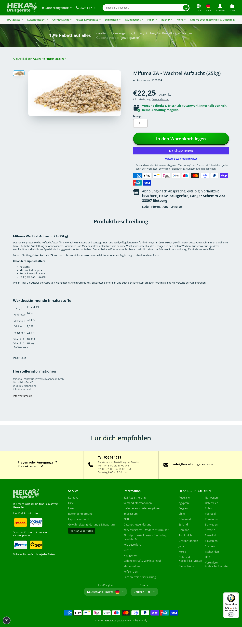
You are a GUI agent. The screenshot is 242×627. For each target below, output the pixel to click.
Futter (50, 59)
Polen (208, 508)
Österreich (211, 503)
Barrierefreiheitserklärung (139, 577)
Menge (137, 116)
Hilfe (71, 503)
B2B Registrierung (134, 497)
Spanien (210, 546)
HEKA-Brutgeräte (114, 620)
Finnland (184, 530)
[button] (7, 620)
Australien (185, 497)
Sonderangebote (57, 8)
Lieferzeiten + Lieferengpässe (141, 508)
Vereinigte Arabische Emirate (216, 564)
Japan (182, 546)
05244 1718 (87, 8)
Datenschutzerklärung (137, 524)
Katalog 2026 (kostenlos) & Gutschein (212, 19)
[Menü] (237, 594)
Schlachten (111, 19)
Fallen (151, 19)
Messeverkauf (132, 566)
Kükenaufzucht (36, 19)
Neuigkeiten (130, 555)
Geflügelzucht (60, 19)
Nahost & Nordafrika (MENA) (190, 559)
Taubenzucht (133, 19)
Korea (182, 551)
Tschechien (212, 551)
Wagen (232, 8)
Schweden (211, 524)
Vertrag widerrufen (81, 530)
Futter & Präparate (87, 19)
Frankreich (185, 535)
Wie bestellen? (132, 544)
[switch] (231, 614)
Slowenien (211, 541)
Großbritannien (188, 541)
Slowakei (210, 535)
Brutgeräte (13, 19)
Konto (220, 8)
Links (71, 508)
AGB (126, 519)
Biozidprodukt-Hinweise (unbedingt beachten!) (145, 537)
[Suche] (186, 8)
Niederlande (186, 566)
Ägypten (184, 503)
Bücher (165, 19)
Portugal (210, 513)
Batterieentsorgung (80, 513)
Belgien (183, 508)
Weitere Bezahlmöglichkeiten (181, 158)
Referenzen (130, 571)
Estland (183, 524)
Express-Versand (78, 519)
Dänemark (185, 519)
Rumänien (211, 519)
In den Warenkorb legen (181, 139)
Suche (127, 550)
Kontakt (73, 497)
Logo (22, 7)
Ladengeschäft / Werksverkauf (142, 561)
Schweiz (210, 530)
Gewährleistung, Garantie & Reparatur (92, 524)
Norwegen (211, 497)
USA (207, 557)
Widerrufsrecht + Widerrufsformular (146, 530)
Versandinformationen (137, 503)
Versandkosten (160, 99)
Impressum (130, 513)
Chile (182, 513)
